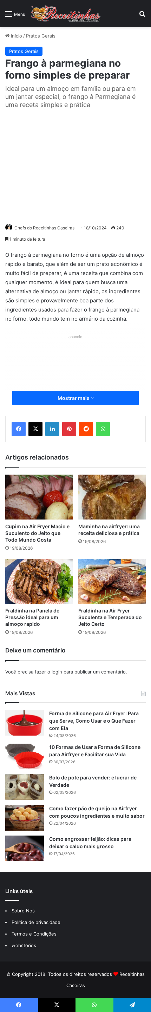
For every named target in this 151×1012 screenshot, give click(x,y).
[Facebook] (19, 429)
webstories (24, 945)
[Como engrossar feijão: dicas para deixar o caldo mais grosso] (24, 848)
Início (15, 36)
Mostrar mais (74, 398)
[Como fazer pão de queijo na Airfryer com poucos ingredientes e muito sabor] (24, 818)
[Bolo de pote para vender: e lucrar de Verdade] (24, 787)
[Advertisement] (75, 165)
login (57, 672)
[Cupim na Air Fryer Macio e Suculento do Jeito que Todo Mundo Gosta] (39, 497)
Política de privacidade (37, 922)
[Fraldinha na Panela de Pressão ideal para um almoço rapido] (39, 581)
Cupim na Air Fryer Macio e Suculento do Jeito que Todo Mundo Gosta (37, 533)
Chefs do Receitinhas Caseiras (44, 227)
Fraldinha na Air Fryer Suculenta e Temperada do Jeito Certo (110, 617)
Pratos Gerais (40, 36)
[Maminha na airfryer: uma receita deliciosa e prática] (112, 497)
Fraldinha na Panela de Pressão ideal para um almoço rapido (32, 617)
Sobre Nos (23, 910)
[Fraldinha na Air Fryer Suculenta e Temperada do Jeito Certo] (112, 581)
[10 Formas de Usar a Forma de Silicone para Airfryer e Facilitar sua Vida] (24, 756)
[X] (35, 429)
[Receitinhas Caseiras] (66, 13)
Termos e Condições (34, 934)
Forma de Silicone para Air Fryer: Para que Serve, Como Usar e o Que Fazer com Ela (94, 720)
